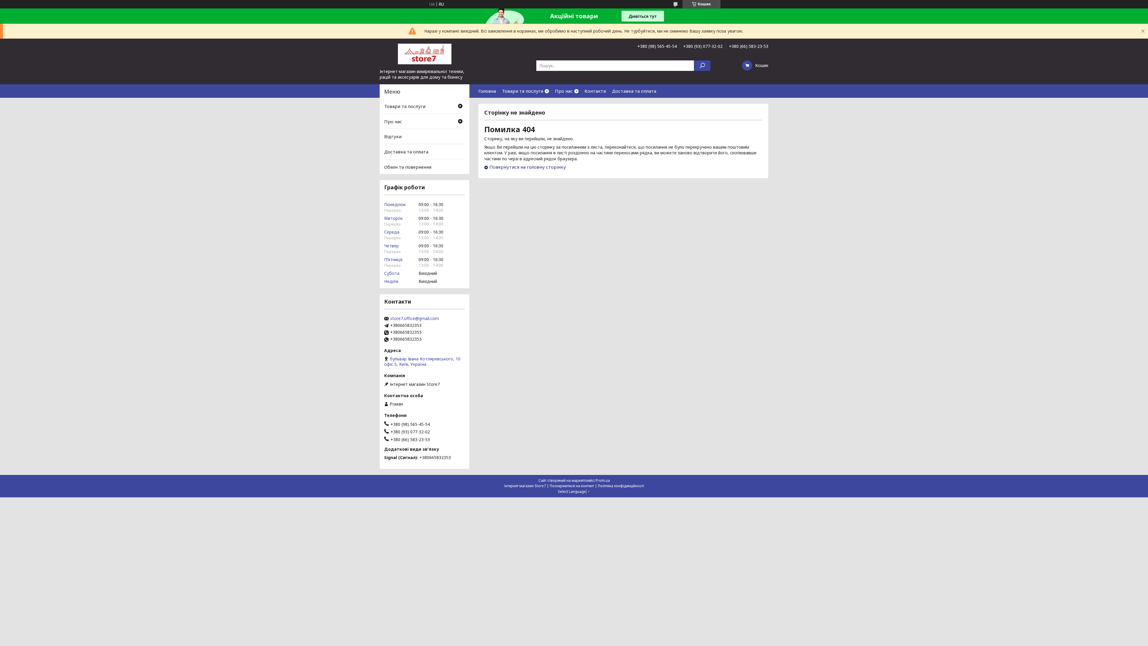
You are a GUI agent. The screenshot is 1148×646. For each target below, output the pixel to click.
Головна (487, 91)
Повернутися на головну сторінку (527, 167)
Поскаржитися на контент (572, 485)
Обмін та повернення (407, 167)
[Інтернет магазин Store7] (424, 53)
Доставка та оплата (634, 91)
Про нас (564, 91)
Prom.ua (603, 480)
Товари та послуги (522, 91)
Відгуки (393, 136)
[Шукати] (702, 65)
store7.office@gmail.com (414, 318)
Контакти (595, 91)
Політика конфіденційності (621, 485)
